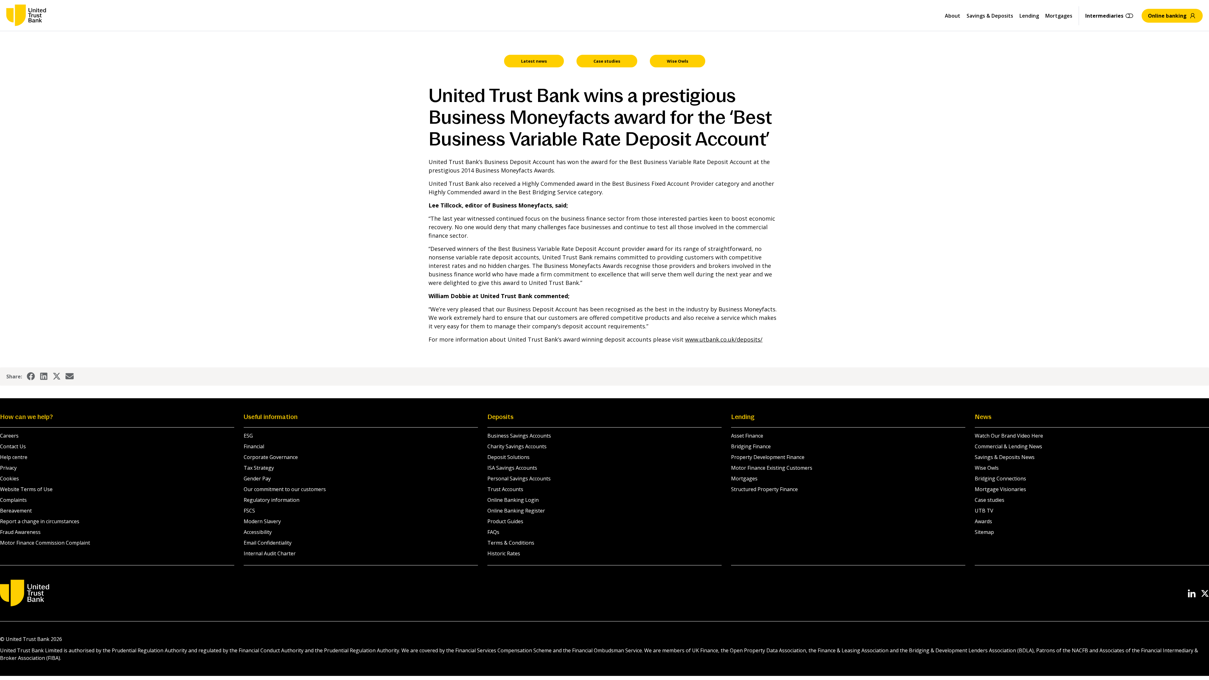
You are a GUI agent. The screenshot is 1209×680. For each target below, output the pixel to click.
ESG (248, 435)
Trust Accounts (505, 489)
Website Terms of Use (26, 489)
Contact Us (13, 446)
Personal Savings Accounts (519, 478)
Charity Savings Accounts (517, 446)
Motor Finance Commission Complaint (45, 542)
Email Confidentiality (268, 542)
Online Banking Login (513, 499)
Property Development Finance (767, 457)
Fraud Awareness (20, 532)
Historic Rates (503, 553)
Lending (1029, 15)
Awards (983, 521)
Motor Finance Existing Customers (771, 467)
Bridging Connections (1000, 478)
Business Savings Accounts (519, 435)
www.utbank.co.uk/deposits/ (724, 339)
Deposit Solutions (508, 457)
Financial (254, 446)
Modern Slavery (262, 521)
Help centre (13, 457)
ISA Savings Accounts (512, 467)
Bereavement (16, 510)
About (952, 15)
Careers (9, 435)
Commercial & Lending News (1008, 446)
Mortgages (1058, 15)
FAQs (493, 532)
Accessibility (258, 532)
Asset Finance (747, 435)
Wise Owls (987, 467)
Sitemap (984, 532)
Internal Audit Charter (270, 553)
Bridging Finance (751, 446)
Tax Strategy (259, 467)
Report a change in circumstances (39, 521)
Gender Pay (257, 478)
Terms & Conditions (510, 542)
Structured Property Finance (764, 489)
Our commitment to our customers (285, 489)
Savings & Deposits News (1005, 457)
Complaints (13, 499)
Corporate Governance (271, 457)
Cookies (9, 478)
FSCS (249, 510)
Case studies (989, 499)
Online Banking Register (516, 510)
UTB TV (984, 510)
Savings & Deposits (990, 15)
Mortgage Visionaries (1000, 489)
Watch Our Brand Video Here (1009, 435)
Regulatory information (271, 499)
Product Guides (505, 521)
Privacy (8, 467)
